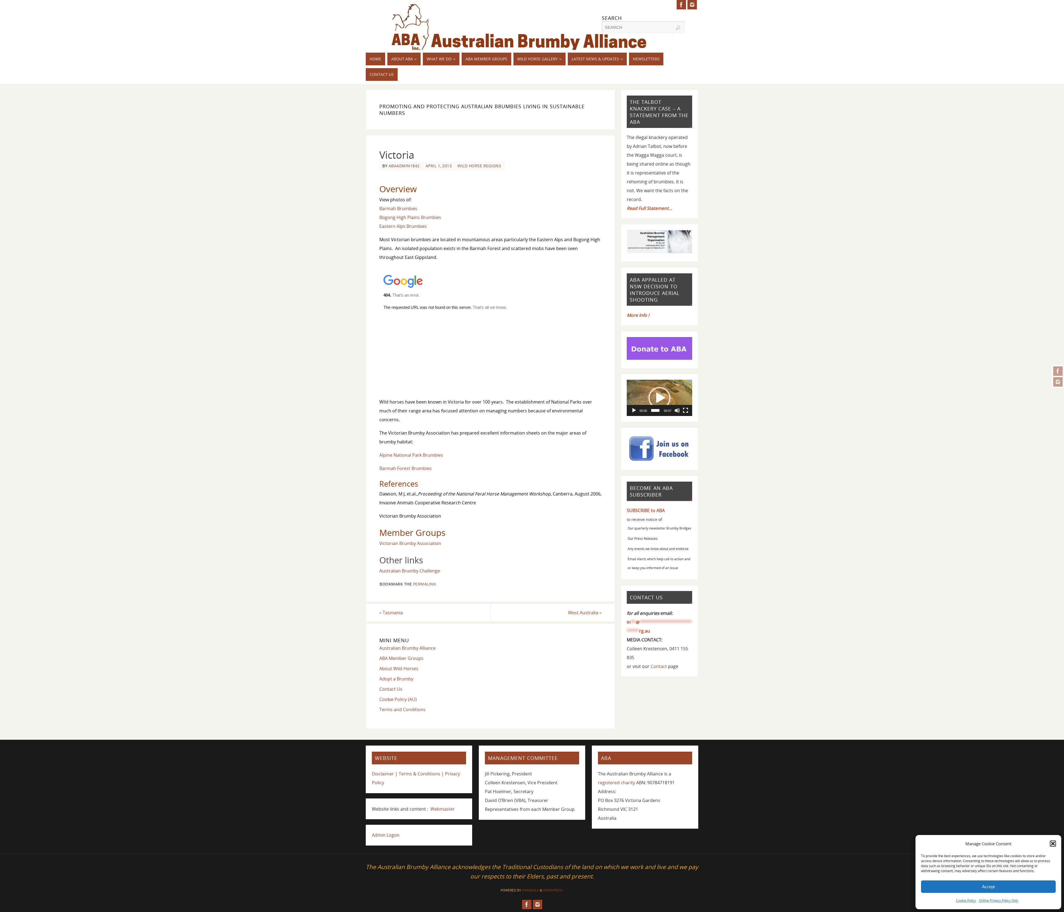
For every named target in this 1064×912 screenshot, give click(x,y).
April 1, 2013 (439, 165)
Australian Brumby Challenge (409, 571)
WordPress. (553, 890)
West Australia (585, 613)
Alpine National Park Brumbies (411, 455)
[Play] (634, 410)
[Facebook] (1058, 371)
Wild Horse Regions (479, 165)
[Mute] (677, 410)
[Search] (678, 28)
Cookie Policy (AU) (398, 699)
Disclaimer (383, 774)
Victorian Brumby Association (410, 543)
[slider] (655, 410)
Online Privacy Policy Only (998, 900)
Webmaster (442, 809)
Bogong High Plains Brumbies (410, 217)
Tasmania (391, 613)
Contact (659, 666)
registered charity (616, 783)
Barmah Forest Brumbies (405, 468)
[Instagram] (1058, 382)
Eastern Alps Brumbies (403, 226)
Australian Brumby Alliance (407, 648)
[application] (659, 398)
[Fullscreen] (685, 410)
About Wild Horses (398, 669)
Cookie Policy (966, 900)
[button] (1053, 843)
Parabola (530, 890)
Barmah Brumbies (398, 208)
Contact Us (390, 689)
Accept (988, 886)
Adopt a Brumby (396, 679)
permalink (424, 584)
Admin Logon (386, 835)
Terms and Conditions (402, 710)
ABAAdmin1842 (404, 165)
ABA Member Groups (401, 658)
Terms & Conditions (419, 774)
